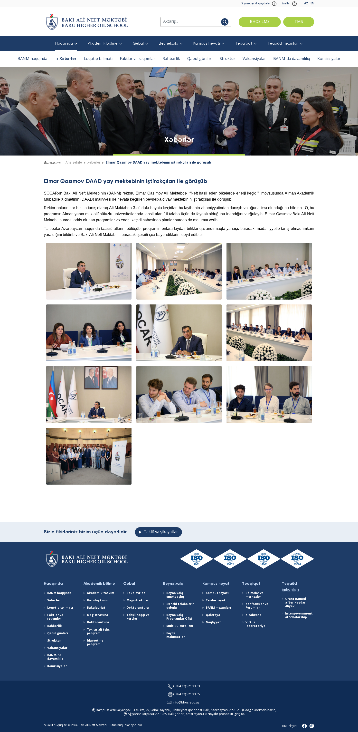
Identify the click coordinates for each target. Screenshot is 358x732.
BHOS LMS (260, 22)
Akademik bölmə (103, 44)
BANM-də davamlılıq (291, 59)
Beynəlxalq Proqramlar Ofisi (179, 617)
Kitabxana (253, 615)
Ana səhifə (74, 162)
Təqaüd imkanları (282, 44)
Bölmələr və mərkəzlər (254, 595)
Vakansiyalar (254, 59)
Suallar (286, 3)
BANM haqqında (32, 59)
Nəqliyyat (213, 622)
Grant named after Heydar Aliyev (295, 603)
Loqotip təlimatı (98, 59)
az (306, 3)
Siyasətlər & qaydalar (256, 3)
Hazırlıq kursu (98, 600)
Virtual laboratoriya (255, 624)
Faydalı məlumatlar (175, 635)
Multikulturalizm (179, 626)
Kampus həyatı (206, 44)
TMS (298, 22)
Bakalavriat (96, 607)
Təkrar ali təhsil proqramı (99, 631)
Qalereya (213, 615)
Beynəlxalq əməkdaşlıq (175, 595)
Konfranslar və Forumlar (256, 606)
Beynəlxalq (168, 44)
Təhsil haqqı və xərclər (138, 617)
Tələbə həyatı (216, 600)
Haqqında (64, 44)
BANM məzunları (218, 607)
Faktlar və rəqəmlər (137, 59)
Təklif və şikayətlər (161, 532)
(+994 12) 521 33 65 (186, 694)
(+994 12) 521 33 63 (186, 686)
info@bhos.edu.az (186, 702)
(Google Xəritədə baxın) (258, 710)
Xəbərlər (67, 59)
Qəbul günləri (199, 59)
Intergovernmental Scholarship (299, 615)
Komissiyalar (328, 59)
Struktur (227, 59)
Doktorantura (98, 622)
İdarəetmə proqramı (95, 642)
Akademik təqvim (100, 593)
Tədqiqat (243, 44)
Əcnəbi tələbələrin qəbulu (180, 606)
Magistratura (97, 615)
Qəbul (138, 44)
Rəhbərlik (171, 59)
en (312, 3)
